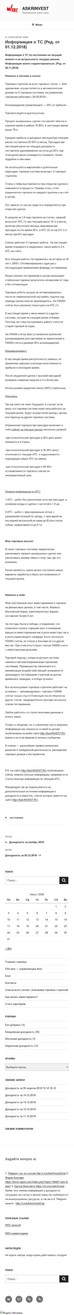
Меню (38, 24)
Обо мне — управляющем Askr (23, 968)
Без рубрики (16, 817)
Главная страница (16, 961)
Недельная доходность (19, 1045)
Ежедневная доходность (19, 1032)
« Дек (8, 948)
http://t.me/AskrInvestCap (30, 1203)
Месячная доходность (18, 1038)
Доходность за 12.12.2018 (20, 1109)
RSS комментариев (16, 1233)
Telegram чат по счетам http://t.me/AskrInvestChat (37, 1173)
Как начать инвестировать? (21, 997)
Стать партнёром (15, 1004)
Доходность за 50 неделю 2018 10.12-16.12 (30, 1088)
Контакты (10, 982)
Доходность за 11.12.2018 (20, 1116)
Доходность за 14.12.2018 (20, 1095)
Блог (8, 975)
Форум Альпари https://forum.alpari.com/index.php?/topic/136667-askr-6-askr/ (36, 1182)
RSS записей (13, 1225)
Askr (25, 37)
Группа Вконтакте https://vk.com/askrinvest (39, 1186)
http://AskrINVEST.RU (52, 733)
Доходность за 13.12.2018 (20, 1102)
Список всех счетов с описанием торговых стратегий (36, 990)
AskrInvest (35, 8)
